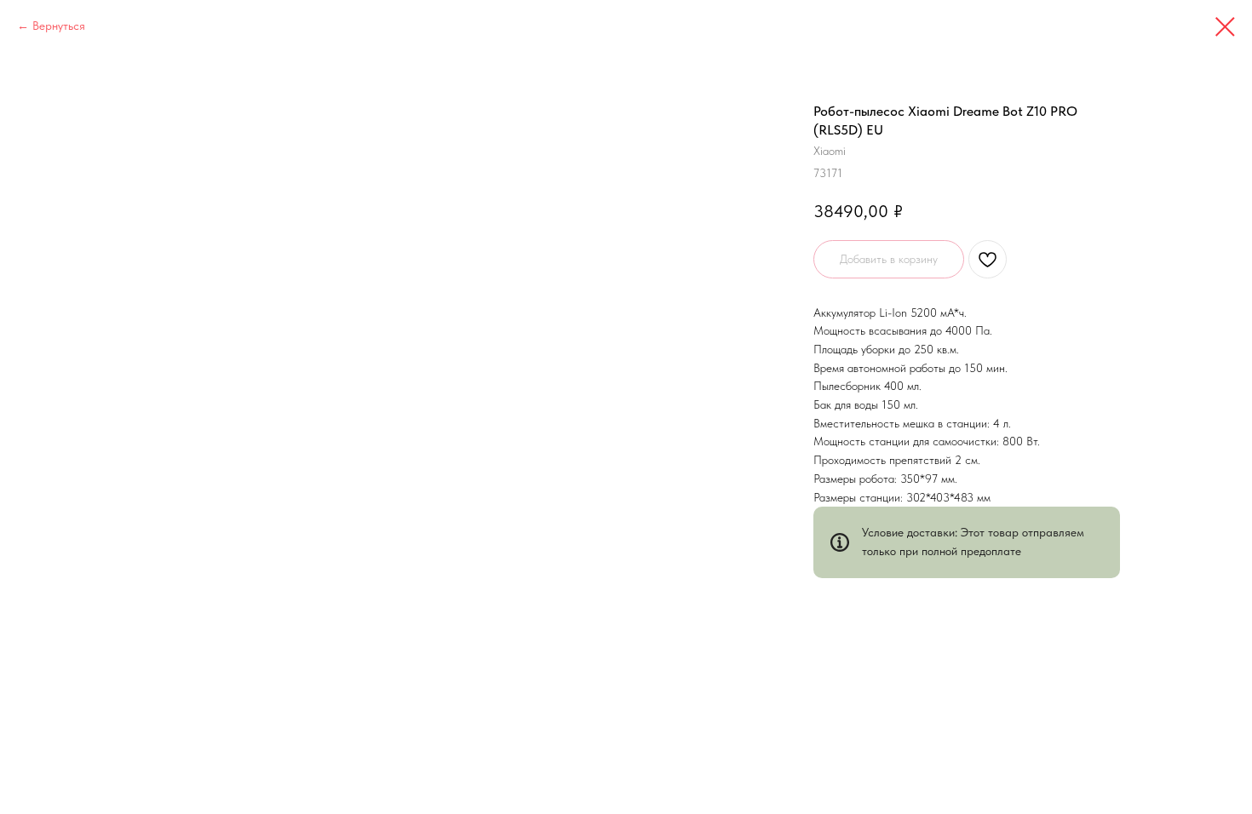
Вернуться (58, 25)
